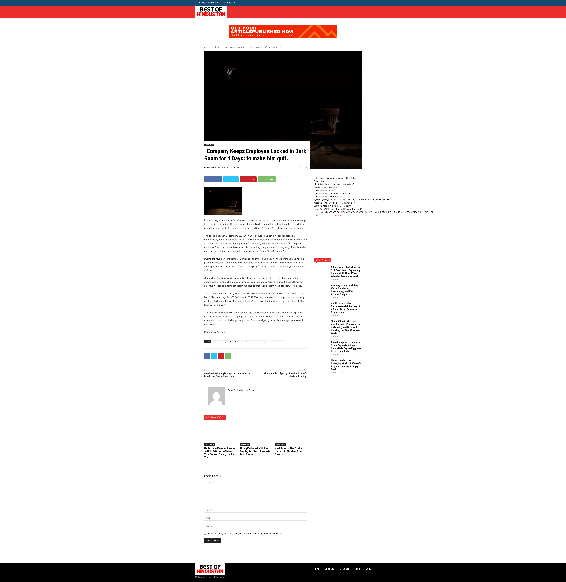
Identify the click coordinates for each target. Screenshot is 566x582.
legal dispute (263, 342)
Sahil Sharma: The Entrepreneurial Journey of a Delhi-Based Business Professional (345, 308)
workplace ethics (278, 342)
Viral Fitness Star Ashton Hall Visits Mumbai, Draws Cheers (289, 451)
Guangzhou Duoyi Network (231, 342)
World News (217, 47)
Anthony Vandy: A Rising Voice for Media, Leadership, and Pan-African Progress (344, 290)
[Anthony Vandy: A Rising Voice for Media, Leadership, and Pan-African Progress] (321, 289)
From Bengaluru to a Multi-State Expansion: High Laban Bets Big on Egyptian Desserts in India (346, 347)
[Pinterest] (221, 356)
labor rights (250, 342)
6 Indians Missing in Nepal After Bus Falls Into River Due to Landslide (227, 375)
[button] (368, 3)
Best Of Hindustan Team (217, 167)
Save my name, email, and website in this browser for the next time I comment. (246, 533)
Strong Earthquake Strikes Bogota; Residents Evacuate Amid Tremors (255, 451)
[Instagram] (364, 12)
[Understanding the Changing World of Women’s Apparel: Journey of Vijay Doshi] (321, 364)
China (215, 342)
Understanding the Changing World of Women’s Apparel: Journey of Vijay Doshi (346, 365)
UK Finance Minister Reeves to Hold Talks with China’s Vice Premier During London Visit (219, 453)
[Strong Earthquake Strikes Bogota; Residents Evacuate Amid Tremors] (256, 434)
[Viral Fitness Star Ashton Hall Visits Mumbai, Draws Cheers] (291, 434)
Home (206, 47)
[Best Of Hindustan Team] (216, 396)
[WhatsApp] (228, 356)
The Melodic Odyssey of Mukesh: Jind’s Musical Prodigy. (285, 375)
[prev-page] (206, 463)
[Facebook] (360, 12)
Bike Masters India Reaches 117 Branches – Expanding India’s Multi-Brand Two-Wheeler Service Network (346, 272)
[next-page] (211, 463)
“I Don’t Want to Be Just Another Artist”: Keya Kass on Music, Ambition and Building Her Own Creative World (345, 327)
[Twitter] (369, 12)
